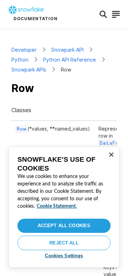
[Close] (111, 154)
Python (19, 60)
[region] (64, 207)
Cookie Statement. (57, 206)
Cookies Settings (64, 255)
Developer (24, 50)
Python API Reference (69, 60)
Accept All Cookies (64, 225)
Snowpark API (67, 50)
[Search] (103, 14)
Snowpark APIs (28, 70)
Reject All (63, 243)
